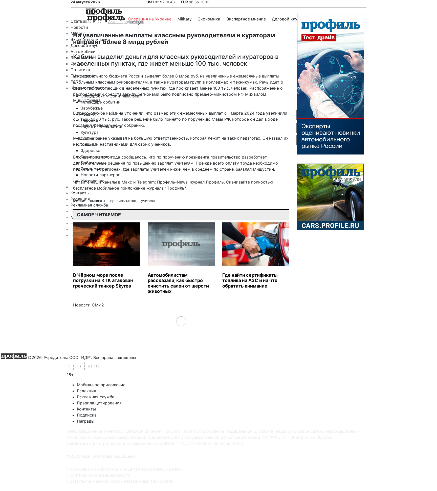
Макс (127, 182)
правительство (123, 200)
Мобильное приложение (101, 384)
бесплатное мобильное (96, 188)
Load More (181, 321)
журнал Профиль (207, 182)
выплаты (98, 200)
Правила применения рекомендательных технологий (120, 481)
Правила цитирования (99, 402)
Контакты (86, 408)
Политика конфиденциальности (99, 475)
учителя (148, 200)
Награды (85, 421)
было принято (167, 119)
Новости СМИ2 (88, 304)
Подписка (87, 415)
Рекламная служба (95, 396)
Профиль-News (172, 182)
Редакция (86, 390)
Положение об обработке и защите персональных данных (125, 469)
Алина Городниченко (126, 21)
